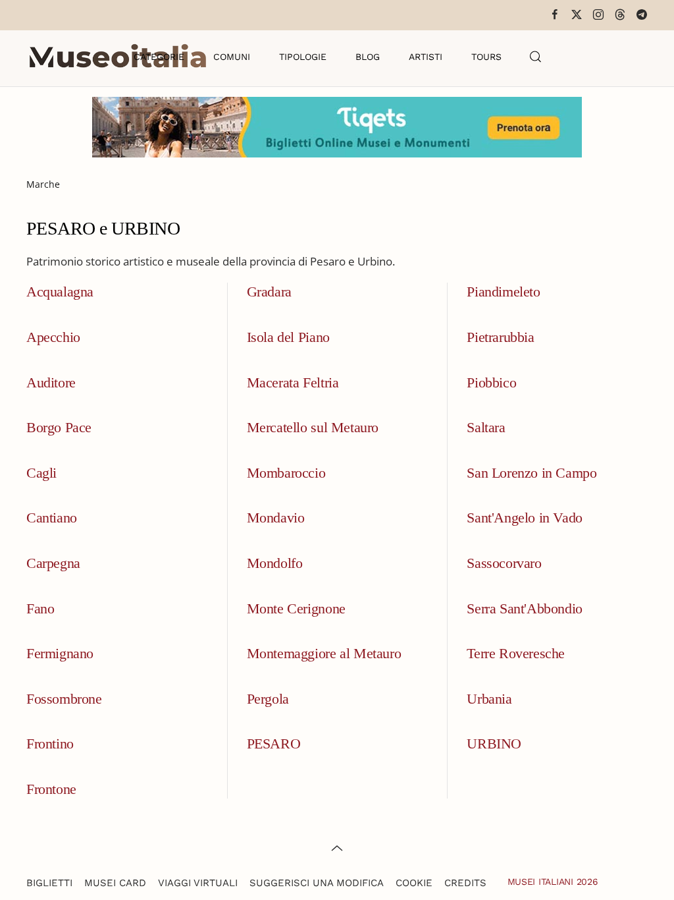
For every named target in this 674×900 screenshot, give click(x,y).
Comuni (231, 56)
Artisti (425, 56)
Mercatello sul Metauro (312, 427)
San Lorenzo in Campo (531, 472)
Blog (367, 56)
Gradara (269, 291)
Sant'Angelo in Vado (524, 517)
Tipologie (302, 56)
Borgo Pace (58, 427)
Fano (40, 608)
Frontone (51, 789)
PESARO (274, 743)
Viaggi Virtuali (198, 883)
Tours (486, 56)
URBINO (494, 743)
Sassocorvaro (504, 563)
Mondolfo (275, 563)
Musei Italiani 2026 (552, 881)
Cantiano (51, 517)
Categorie (159, 56)
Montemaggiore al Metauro (324, 653)
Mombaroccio (286, 472)
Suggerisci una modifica (316, 883)
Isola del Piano (288, 337)
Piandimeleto (503, 291)
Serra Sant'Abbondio (524, 608)
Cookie (414, 883)
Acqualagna (59, 291)
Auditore (51, 382)
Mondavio (276, 517)
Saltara (486, 427)
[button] (535, 56)
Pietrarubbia (500, 337)
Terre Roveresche (516, 653)
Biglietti (49, 883)
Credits (465, 883)
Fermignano (59, 653)
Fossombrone (64, 698)
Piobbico (491, 382)
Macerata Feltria (293, 382)
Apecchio (53, 337)
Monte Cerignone (296, 608)
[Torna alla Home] (117, 56)
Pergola (268, 698)
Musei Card (115, 883)
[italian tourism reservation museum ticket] (337, 127)
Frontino (50, 743)
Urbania (489, 698)
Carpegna (53, 563)
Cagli (41, 472)
